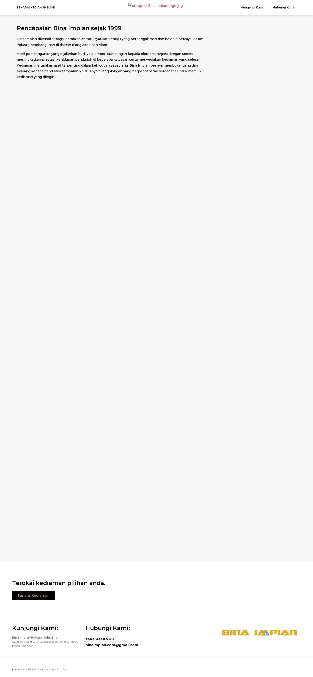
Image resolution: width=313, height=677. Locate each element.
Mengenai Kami (252, 7)
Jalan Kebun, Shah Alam (156, 261)
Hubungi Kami (283, 7)
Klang (57, 261)
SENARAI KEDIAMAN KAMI (36, 7)
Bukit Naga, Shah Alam (58, 165)
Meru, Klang (156, 165)
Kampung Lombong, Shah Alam (255, 168)
